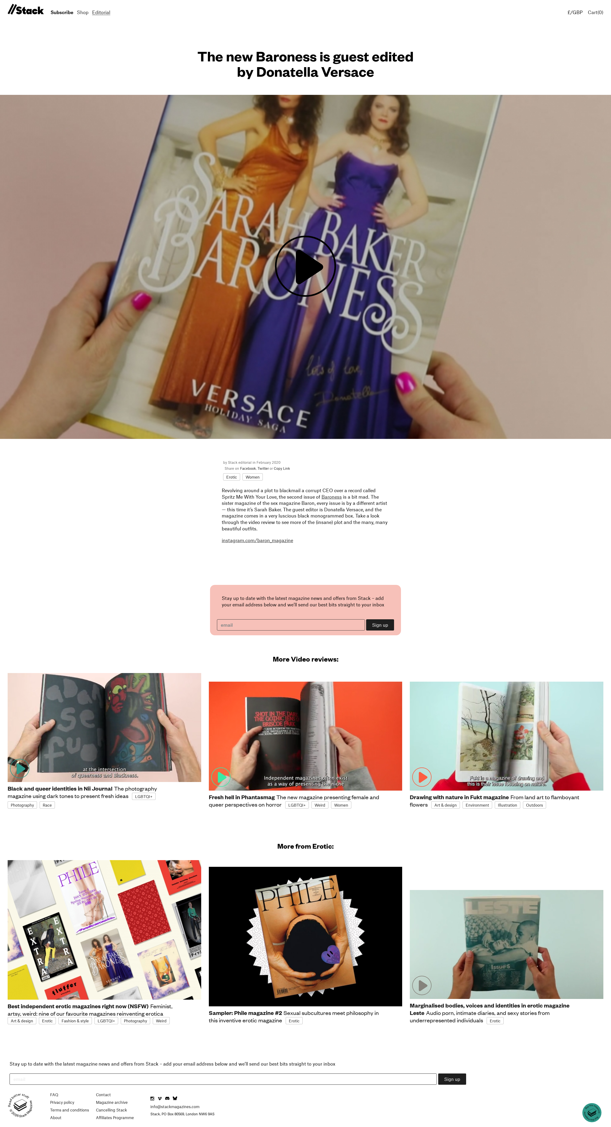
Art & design (445, 805)
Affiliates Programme (115, 1117)
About (55, 1117)
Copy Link (282, 468)
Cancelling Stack (111, 1109)
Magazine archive (112, 1102)
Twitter (263, 468)
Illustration (507, 805)
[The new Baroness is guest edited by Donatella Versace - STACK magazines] (25, 9)
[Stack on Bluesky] (175, 1098)
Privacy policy (62, 1102)
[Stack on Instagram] (152, 1098)
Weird (320, 805)
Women (253, 477)
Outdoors (534, 805)
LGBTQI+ (144, 796)
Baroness (331, 497)
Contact (103, 1094)
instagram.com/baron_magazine (257, 540)
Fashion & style (75, 1020)
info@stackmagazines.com (175, 1106)
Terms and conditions (69, 1109)
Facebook (248, 468)
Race (47, 805)
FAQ (54, 1094)
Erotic (231, 477)
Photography (22, 805)
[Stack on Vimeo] (160, 1098)
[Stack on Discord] (167, 1098)
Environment (477, 805)
